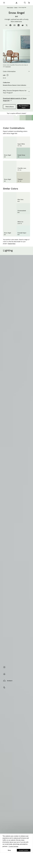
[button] (25, 3)
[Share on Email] (14, 25)
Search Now (11, 243)
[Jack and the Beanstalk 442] (23, 117)
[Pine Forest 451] (29, 117)
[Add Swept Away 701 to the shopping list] (28, 150)
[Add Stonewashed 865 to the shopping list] (28, 205)
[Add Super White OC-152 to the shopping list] (28, 139)
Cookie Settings (13, 846)
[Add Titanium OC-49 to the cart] (23, 174)
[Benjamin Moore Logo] (16, 3)
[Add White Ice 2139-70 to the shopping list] (28, 217)
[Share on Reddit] (23, 25)
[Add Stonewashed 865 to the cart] (24, 205)
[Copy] (6, 25)
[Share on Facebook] (10, 25)
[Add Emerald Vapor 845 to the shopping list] (28, 228)
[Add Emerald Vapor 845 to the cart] (24, 228)
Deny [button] (9, 850)
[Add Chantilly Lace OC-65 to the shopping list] (28, 163)
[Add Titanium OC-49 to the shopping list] (28, 174)
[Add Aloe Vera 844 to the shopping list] (28, 194)
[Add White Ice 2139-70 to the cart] (24, 217)
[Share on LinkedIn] (18, 25)
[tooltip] (8, 75)
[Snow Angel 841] (16, 117)
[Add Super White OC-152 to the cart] (23, 139)
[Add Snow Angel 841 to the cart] (10, 139)
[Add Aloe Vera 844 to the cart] (24, 194)
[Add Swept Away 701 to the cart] (23, 150)
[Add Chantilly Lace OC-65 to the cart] (23, 163)
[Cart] (29, 3)
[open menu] (4, 3)
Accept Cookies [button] (23, 850)
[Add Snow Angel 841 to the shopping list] (14, 139)
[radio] (4, 667)
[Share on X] (27, 25)
